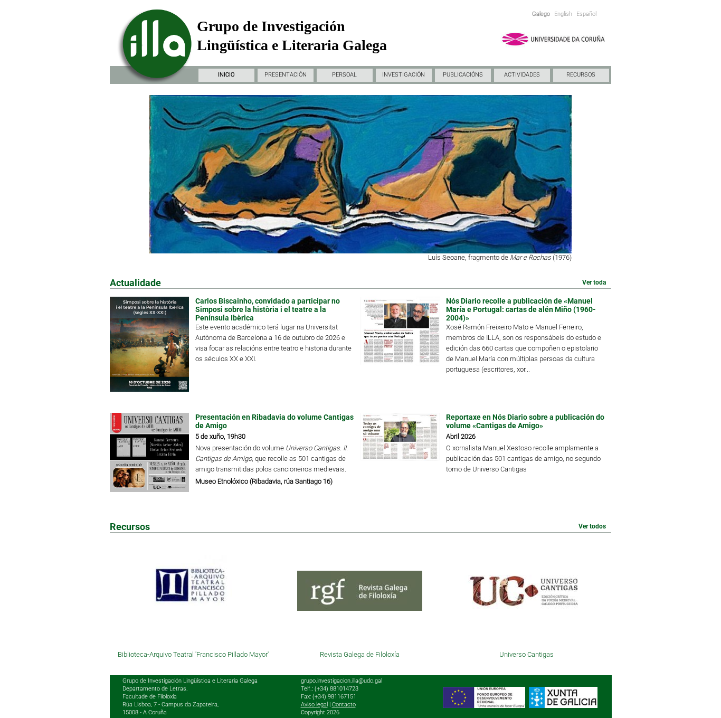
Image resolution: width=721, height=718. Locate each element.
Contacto (344, 704)
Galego (541, 14)
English (563, 14)
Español (586, 14)
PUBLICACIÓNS (463, 74)
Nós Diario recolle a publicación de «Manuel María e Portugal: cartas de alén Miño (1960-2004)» (521, 309)
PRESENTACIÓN (285, 74)
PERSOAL (344, 74)
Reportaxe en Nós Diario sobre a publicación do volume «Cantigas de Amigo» (525, 421)
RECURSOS (580, 74)
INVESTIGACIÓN (403, 74)
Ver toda (594, 282)
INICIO (226, 74)
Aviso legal (314, 704)
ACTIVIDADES (522, 74)
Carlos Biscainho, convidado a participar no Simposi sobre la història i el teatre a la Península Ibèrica (267, 309)
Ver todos (592, 526)
